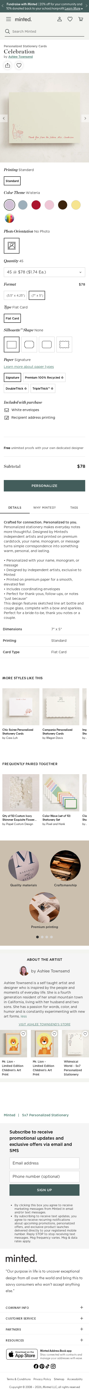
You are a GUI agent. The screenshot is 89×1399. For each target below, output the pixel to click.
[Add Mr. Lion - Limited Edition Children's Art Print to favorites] (23, 1034)
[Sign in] (59, 19)
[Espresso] (62, 205)
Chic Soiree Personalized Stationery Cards (17, 731)
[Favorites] (70, 19)
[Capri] (22, 205)
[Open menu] (8, 19)
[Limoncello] (76, 205)
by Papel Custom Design (17, 824)
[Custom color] (9, 218)
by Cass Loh (10, 738)
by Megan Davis (52, 738)
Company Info (17, 1308)
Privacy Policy (42, 1379)
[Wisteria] (9, 205)
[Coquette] (49, 205)
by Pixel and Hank (53, 824)
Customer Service (21, 1318)
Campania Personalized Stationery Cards (57, 731)
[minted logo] (23, 19)
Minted (9, 1115)
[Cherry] (36, 205)
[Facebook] (36, 1366)
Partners (13, 1329)
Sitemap (59, 1379)
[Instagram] (53, 1366)
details (15, 507)
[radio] (12, 180)
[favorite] (19, 65)
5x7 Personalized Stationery (45, 1115)
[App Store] (22, 1354)
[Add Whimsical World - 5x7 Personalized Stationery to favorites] (85, 1034)
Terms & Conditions (19, 1379)
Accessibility (75, 1379)
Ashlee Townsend (20, 56)
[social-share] (7, 65)
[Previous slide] (4, 118)
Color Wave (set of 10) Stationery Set (56, 817)
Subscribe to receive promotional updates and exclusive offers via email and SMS (40, 1141)
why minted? (44, 507)
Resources (15, 1340)
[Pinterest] (42, 1366)
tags (74, 507)
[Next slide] (85, 118)
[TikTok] (47, 1366)
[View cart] (80, 19)
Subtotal (12, 466)
